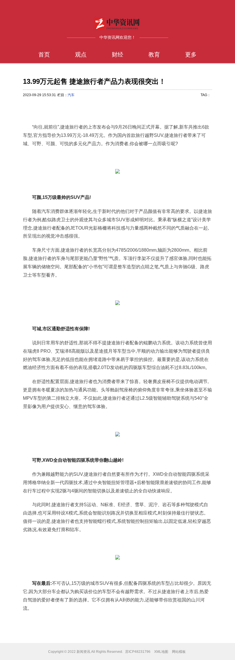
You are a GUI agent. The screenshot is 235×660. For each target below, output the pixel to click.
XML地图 (161, 652)
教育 (154, 54)
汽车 (71, 95)
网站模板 (179, 652)
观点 (81, 54)
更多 (191, 54)
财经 (117, 54)
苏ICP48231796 (137, 652)
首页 (44, 54)
